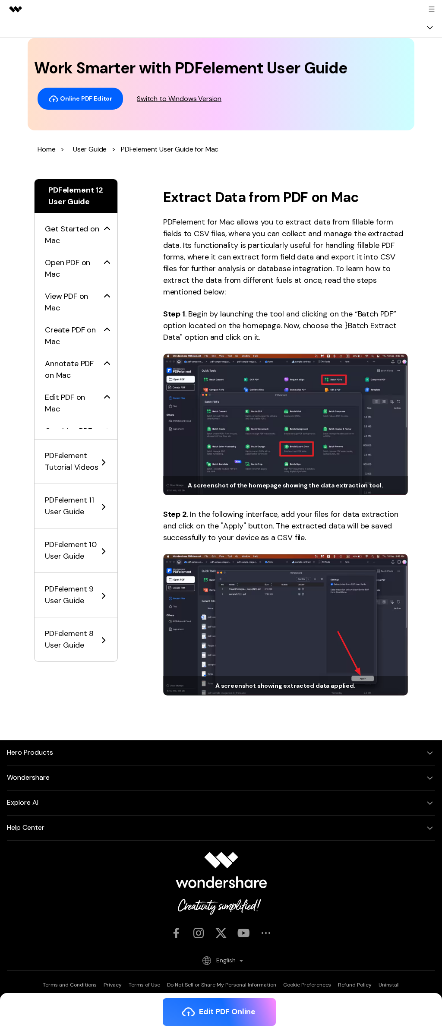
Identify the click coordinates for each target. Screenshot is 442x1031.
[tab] (76, 230)
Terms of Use (144, 984)
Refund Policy (355, 984)
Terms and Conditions (70, 984)
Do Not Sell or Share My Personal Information (221, 984)
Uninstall (389, 984)
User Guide (90, 149)
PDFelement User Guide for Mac (169, 149)
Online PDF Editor (85, 98)
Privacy (113, 984)
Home (46, 149)
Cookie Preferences (307, 984)
